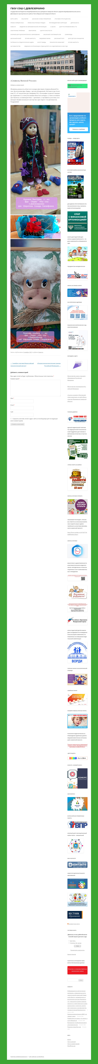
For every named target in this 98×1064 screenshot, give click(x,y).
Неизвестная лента (74, 924)
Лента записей (71, 1041)
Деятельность (75, 23)
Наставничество (15, 46)
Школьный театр (59, 38)
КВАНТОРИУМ (32, 30)
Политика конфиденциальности (18, 1056)
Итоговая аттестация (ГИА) (63, 19)
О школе (53, 26)
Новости (13, 26)
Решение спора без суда (74, 1027)
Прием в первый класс (17, 23)
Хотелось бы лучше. (76, 943)
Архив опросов (71, 954)
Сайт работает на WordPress (36, 1056)
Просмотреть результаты (77, 950)
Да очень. (73, 941)
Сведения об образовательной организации (33, 26)
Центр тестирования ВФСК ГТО (68, 26)
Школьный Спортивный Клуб (52, 34)
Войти (69, 1039)
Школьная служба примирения (41, 19)
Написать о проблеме (79, 129)
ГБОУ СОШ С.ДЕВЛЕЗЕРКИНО (27, 8)
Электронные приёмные (17, 30)
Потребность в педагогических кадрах (22, 42)
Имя (12, 398)
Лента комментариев (73, 1044)
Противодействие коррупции (58, 23)
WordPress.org (71, 1046)
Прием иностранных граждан (36, 23)
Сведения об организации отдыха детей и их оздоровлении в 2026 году (46, 46)
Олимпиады (68, 34)
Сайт (11, 412)
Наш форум (24, 19)
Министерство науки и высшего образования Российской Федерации (76, 378)
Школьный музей (15, 38)
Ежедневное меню (44, 38)
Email (12, 405)
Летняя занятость (30, 38)
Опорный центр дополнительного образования (25, 34)
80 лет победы (42, 42)
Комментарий (15, 379)
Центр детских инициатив (76, 38)
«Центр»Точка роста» (46, 30)
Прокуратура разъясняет (57, 42)
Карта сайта (14, 19)
